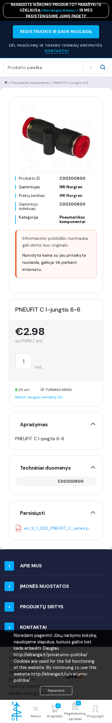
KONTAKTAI (57, 50)
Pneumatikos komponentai (30, 83)
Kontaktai (33, 627)
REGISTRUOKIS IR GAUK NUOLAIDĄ (56, 31)
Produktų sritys (41, 607)
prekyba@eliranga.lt (60, 10)
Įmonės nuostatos (44, 586)
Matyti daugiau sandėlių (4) (38, 397)
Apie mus (31, 566)
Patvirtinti (56, 690)
